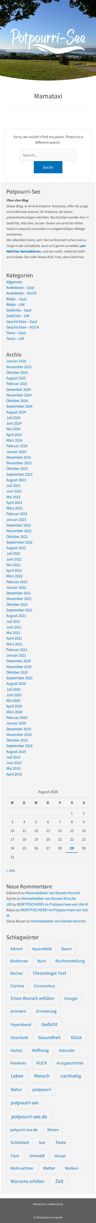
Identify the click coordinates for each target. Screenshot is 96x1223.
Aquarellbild (42, 948)
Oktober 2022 (17, 536)
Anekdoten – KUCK (21, 293)
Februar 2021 (16, 649)
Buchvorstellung (70, 960)
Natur (16, 1089)
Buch (42, 960)
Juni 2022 (13, 559)
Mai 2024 (13, 428)
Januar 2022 (16, 587)
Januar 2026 (16, 361)
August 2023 (16, 479)
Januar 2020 (16, 723)
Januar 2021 (16, 655)
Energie (70, 998)
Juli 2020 (13, 689)
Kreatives (18, 1063)
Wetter (49, 1168)
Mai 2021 (13, 632)
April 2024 (14, 434)
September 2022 (19, 542)
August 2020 (16, 683)
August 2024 (16, 412)
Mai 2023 (13, 496)
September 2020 (19, 677)
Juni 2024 (13, 423)
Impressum (39, 1204)
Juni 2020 (13, 694)
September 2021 (19, 610)
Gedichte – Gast (18, 310)
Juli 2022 (13, 553)
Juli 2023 (13, 485)
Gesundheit (49, 1037)
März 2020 (14, 711)
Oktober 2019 (17, 740)
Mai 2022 (13, 564)
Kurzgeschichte (70, 1063)
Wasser (60, 1155)
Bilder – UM (15, 304)
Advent (16, 948)
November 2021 (18, 598)
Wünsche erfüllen (28, 1181)
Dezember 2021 (18, 593)
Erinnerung (46, 1011)
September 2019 (19, 745)
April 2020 (14, 706)
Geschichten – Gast (21, 321)
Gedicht (49, 1024)
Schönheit (19, 1142)
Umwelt (37, 1155)
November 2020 (18, 666)
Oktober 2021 (17, 604)
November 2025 (18, 366)
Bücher (16, 973)
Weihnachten (21, 1168)
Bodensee (19, 960)
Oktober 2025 (17, 372)
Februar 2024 (16, 445)
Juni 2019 (13, 762)
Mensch (41, 1076)
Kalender (67, 1050)
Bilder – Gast (16, 298)
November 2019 (18, 734)
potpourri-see (24, 1103)
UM (9, 904)
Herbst (16, 1050)
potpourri (41, 1089)
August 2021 (16, 615)
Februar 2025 (16, 383)
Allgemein (14, 281)
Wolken (71, 1168)
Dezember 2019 (18, 728)
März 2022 (14, 576)
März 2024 (14, 440)
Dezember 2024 (18, 389)
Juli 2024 (13, 417)
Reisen (53, 1129)
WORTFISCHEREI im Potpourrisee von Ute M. (53, 904)
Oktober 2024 (17, 400)
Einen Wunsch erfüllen (32, 998)
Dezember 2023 (18, 457)
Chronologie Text (49, 973)
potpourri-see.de (29, 1116)
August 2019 (16, 751)
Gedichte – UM (17, 315)
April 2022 (14, 570)
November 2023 (18, 462)
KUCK (41, 1063)
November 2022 (18, 530)
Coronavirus (44, 985)
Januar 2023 (16, 519)
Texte (60, 1142)
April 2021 (14, 638)
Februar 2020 (16, 717)
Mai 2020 (13, 700)
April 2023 (14, 502)
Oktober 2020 (17, 672)
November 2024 (18, 395)
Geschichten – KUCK (22, 327)
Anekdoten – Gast (20, 287)
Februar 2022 (16, 581)
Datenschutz (55, 1204)
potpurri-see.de (24, 1129)
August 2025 (16, 378)
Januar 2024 (16, 451)
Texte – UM (15, 338)
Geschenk (19, 1037)
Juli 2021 (13, 621)
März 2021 (14, 644)
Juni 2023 (13, 491)
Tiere (14, 1155)
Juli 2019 (13, 757)
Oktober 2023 (17, 468)
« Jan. (11, 870)
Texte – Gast (16, 332)
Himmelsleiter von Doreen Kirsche (52, 892)
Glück (76, 1037)
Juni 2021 (13, 627)
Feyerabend (20, 1024)
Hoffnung (40, 1050)
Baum (66, 948)
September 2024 (19, 406)
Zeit (59, 1181)
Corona (17, 985)
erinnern (18, 1011)
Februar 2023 (16, 513)
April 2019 (14, 774)
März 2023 (14, 508)
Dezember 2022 (18, 525)
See (42, 1142)
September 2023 (19, 474)
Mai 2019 (13, 768)
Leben (17, 1076)
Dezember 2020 (18, 660)
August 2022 (16, 547)
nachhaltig (70, 1076)
